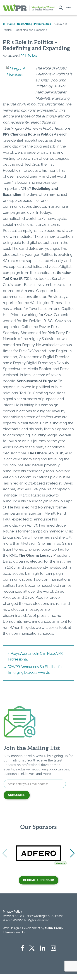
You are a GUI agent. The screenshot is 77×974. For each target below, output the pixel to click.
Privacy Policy (12, 911)
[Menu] (68, 8)
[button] (72, 853)
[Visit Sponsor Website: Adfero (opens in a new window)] (38, 853)
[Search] (59, 8)
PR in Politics (29, 55)
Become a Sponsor (38, 880)
